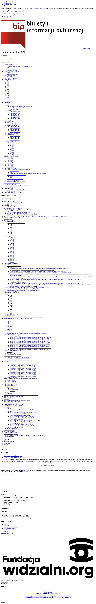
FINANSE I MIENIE (9, 442)
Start (5, 440)
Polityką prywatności (38, 8)
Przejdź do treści (7, 3)
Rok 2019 (6, 444)
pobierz (26, 471)
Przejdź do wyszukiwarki (10, 4)
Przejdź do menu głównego (10, 1)
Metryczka (3, 494)
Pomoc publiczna (8, 443)
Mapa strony (7, 5)
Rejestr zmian (4, 511)
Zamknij (92, 8)
